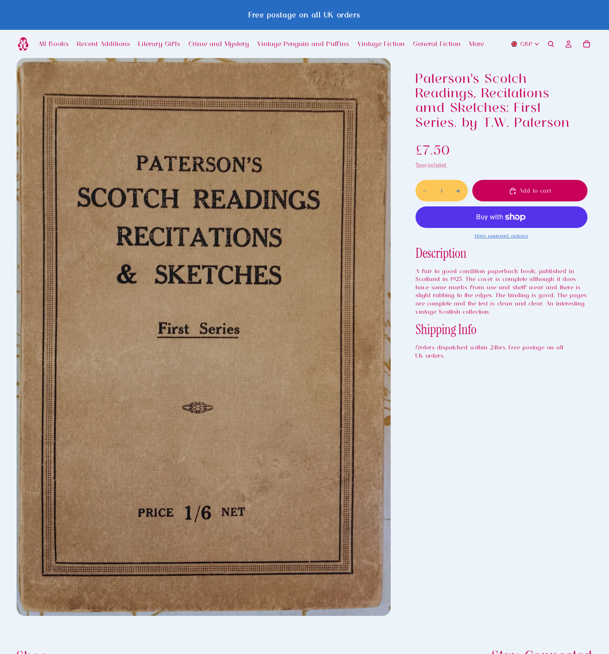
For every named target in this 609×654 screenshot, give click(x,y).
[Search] (551, 44)
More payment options (501, 236)
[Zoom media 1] (204, 336)
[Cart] (587, 44)
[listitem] (476, 43)
